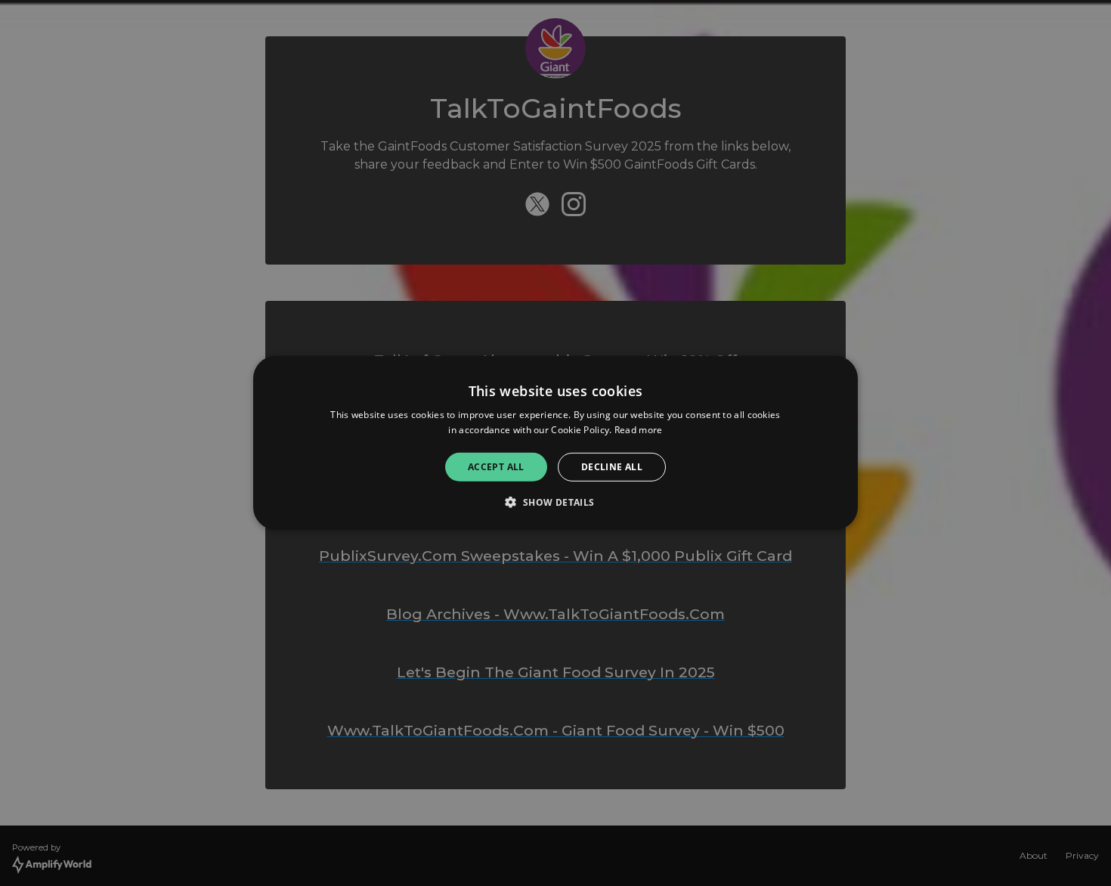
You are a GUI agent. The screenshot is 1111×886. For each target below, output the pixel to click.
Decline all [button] (611, 466)
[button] (555, 502)
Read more (638, 429)
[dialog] (555, 443)
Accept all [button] (496, 466)
